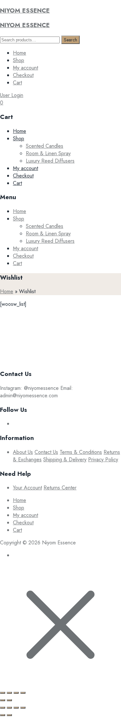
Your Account (27, 487)
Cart (17, 82)
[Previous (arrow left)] (2, 700)
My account (25, 67)
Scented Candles (44, 146)
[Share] (9, 693)
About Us (23, 452)
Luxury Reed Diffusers (50, 161)
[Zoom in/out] (22, 693)
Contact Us (46, 452)
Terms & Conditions (81, 452)
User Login (11, 95)
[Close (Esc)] (2, 693)
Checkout (23, 75)
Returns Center (60, 487)
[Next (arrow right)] (9, 700)
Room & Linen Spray (48, 153)
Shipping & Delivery (64, 459)
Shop (18, 60)
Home (19, 53)
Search (70, 40)
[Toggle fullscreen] (16, 693)
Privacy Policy (103, 459)
